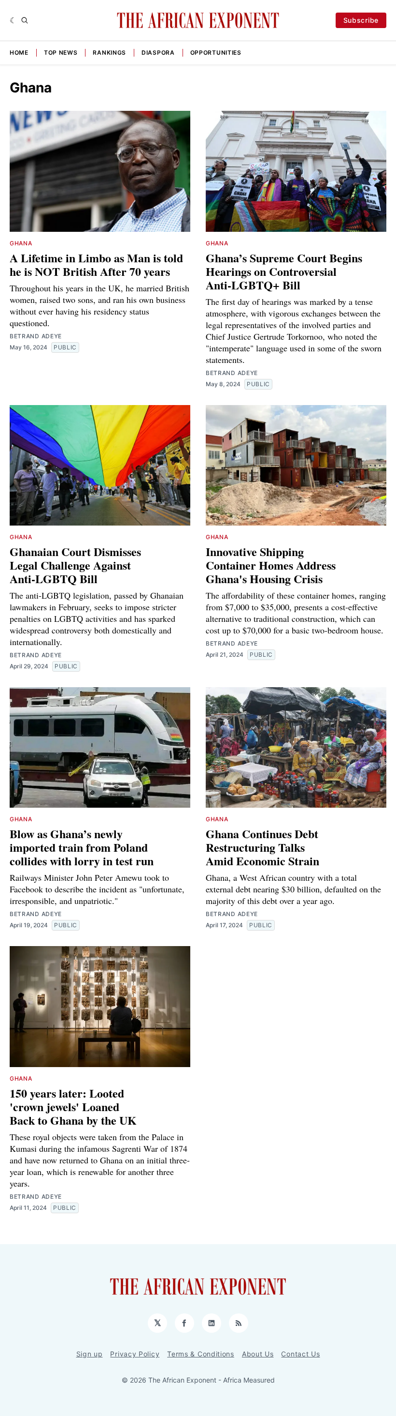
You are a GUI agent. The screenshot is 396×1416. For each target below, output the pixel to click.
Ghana (21, 243)
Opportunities (215, 52)
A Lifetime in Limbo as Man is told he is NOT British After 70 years (96, 264)
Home (19, 52)
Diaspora (158, 52)
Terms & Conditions (200, 1354)
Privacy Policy (134, 1354)
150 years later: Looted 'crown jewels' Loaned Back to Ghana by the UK (73, 1107)
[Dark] (13, 20)
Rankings (109, 52)
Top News (61, 52)
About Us (258, 1354)
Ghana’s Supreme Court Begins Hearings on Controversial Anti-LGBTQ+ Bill (284, 271)
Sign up (89, 1354)
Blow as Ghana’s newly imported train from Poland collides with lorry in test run (82, 847)
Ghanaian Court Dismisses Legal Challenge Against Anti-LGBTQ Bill (75, 565)
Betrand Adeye (36, 336)
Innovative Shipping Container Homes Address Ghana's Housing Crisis (271, 565)
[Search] (24, 20)
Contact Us (300, 1354)
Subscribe (361, 20)
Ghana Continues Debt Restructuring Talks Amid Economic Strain (262, 847)
